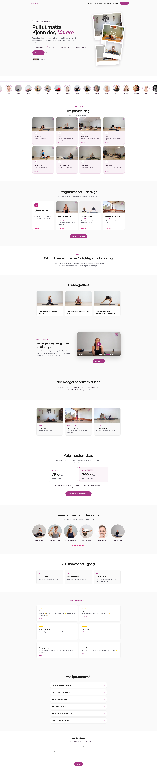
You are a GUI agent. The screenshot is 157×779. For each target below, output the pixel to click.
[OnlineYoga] (34, 3)
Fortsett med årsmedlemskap (78, 494)
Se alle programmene (78, 236)
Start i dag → (99, 361)
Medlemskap (107, 3)
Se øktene (37, 228)
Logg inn (115, 3)
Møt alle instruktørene (77, 545)
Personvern (117, 775)
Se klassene (50, 52)
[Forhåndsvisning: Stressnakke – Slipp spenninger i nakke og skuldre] (113, 50)
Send (78, 764)
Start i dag (38, 53)
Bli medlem (124, 3)
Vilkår (123, 775)
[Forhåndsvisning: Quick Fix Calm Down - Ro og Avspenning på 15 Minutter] (113, 35)
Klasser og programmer (95, 3)
